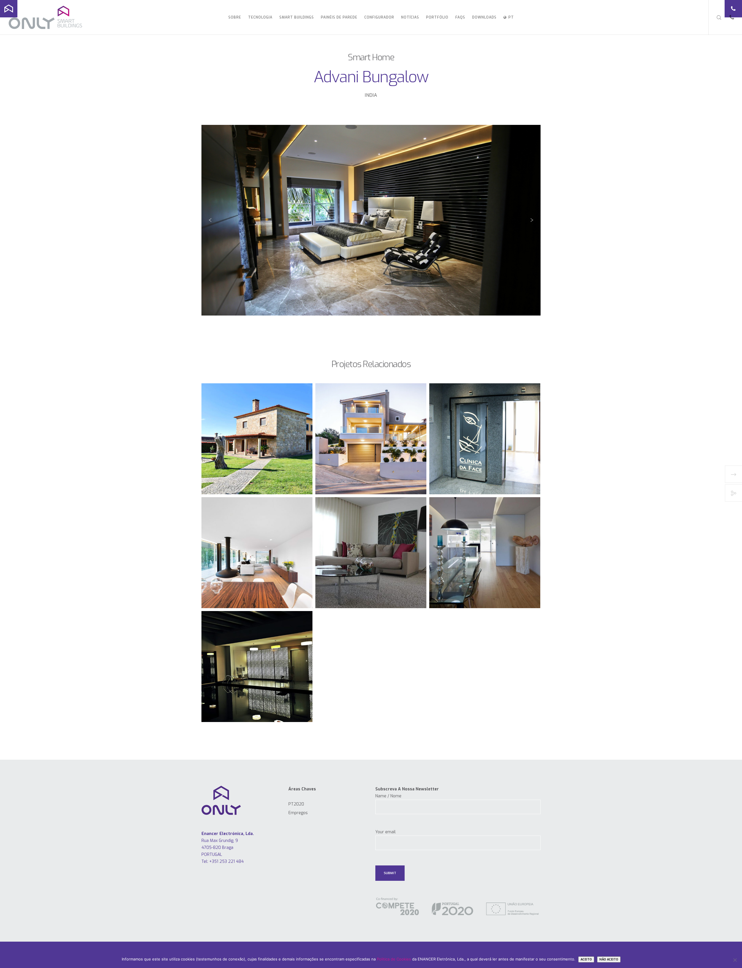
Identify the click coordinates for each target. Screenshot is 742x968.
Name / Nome (388, 796)
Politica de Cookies (394, 959)
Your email (385, 832)
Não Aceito (608, 959)
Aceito (586, 959)
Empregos (298, 813)
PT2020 (296, 804)
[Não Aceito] (735, 960)
